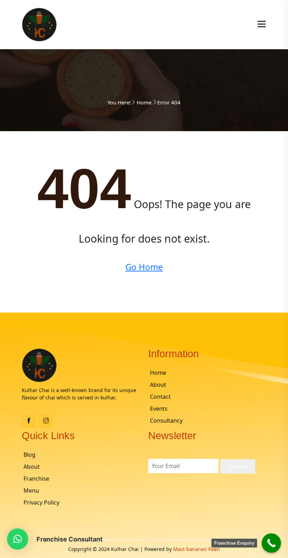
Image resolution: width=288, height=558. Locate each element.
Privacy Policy (41, 502)
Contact (160, 396)
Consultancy (166, 420)
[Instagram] (46, 421)
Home (144, 102)
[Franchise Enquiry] (271, 543)
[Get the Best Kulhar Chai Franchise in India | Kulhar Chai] (39, 24)
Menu (31, 490)
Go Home (144, 266)
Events (159, 408)
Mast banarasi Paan (196, 549)
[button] (17, 539)
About (158, 385)
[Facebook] (29, 421)
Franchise (36, 478)
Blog (29, 454)
